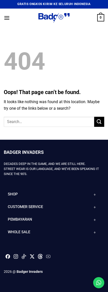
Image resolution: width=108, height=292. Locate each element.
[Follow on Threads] (40, 258)
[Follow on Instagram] (16, 258)
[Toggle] (95, 194)
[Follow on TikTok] (24, 258)
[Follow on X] (32, 256)
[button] (7, 18)
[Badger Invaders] (54, 18)
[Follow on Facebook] (8, 258)
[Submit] (99, 122)
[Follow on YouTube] (48, 258)
